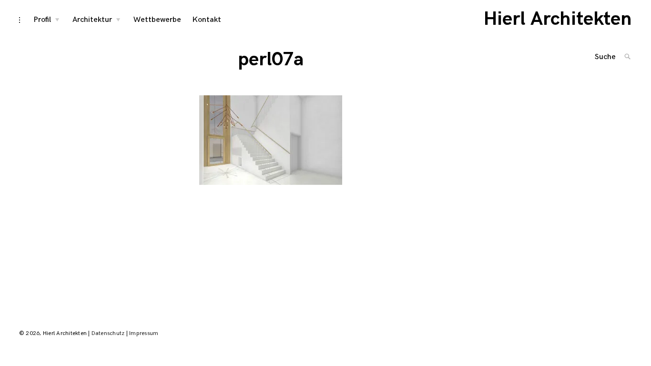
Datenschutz (108, 333)
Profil (42, 19)
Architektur (92, 19)
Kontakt (207, 19)
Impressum (143, 333)
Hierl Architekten (558, 19)
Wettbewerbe (157, 19)
